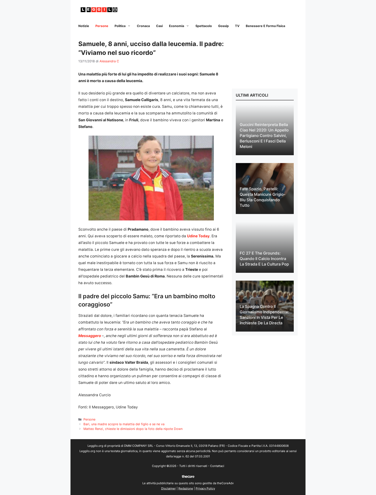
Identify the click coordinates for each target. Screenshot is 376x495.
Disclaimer (168, 488)
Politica (120, 26)
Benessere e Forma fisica (265, 26)
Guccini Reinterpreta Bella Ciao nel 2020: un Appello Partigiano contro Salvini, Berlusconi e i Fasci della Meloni (264, 135)
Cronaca (143, 26)
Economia (176, 26)
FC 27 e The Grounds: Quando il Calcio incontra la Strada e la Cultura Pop (264, 259)
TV (237, 26)
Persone (101, 26)
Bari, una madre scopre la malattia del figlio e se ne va (123, 424)
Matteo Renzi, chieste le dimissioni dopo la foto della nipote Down (133, 429)
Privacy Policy (205, 488)
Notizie (83, 26)
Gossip (223, 26)
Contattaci (217, 466)
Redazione (185, 488)
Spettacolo (203, 26)
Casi (159, 26)
